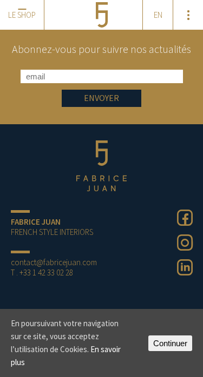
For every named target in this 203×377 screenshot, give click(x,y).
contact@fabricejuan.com (54, 262)
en (158, 15)
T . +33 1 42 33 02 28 (42, 272)
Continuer (170, 343)
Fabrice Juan (101, 165)
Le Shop (22, 15)
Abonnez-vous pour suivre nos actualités (101, 49)
